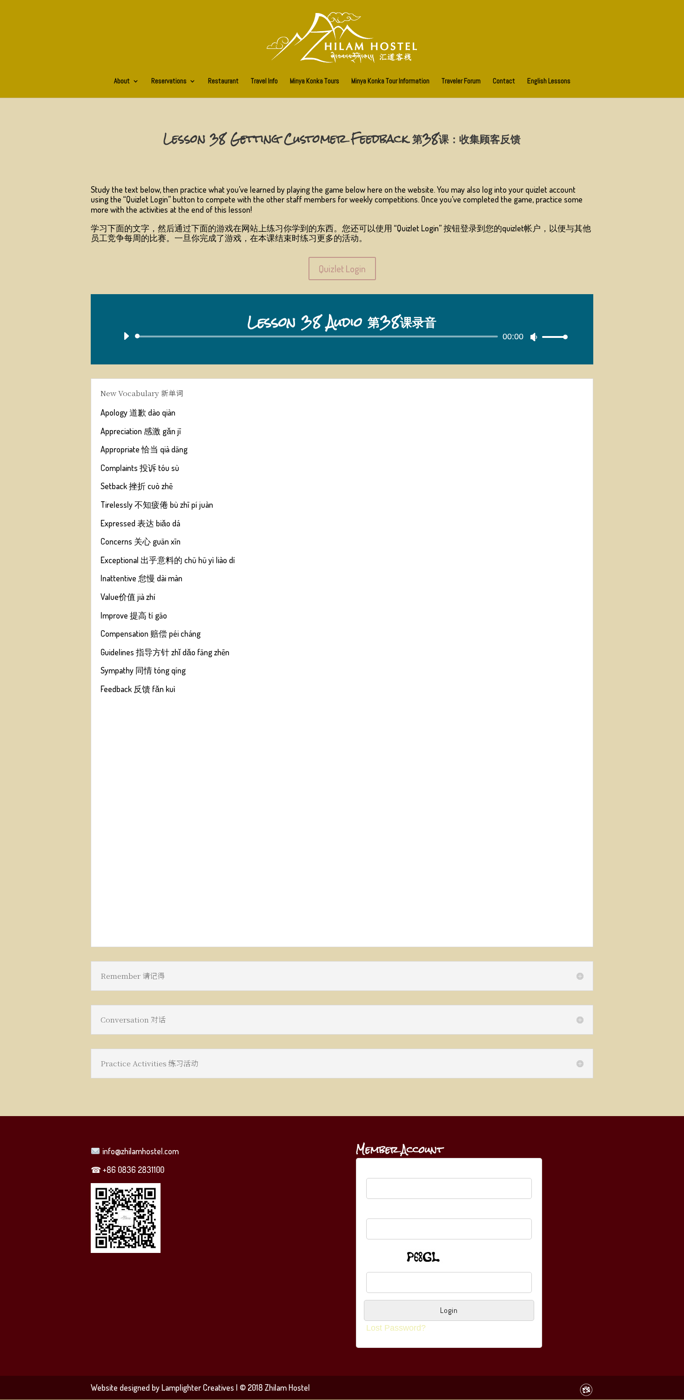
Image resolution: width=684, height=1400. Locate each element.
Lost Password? (396, 1328)
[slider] (552, 336)
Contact (504, 81)
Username (385, 1173)
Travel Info (264, 81)
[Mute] (534, 337)
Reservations (169, 81)
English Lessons (548, 81)
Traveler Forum (461, 81)
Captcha (381, 1253)
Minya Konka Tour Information (390, 81)
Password (384, 1213)
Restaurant (223, 81)
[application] (342, 336)
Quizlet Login (342, 268)
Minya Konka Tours (314, 81)
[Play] (126, 336)
